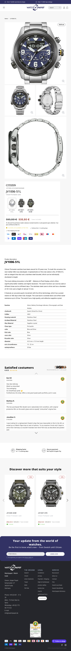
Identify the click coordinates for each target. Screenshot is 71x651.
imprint (40, 591)
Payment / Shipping (43, 579)
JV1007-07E (43, 513)
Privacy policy (28, 557)
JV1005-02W (11, 513)
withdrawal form (42, 594)
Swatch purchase (57, 585)
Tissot (26, 582)
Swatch (26, 573)
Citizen (26, 576)
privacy (40, 576)
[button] (67, 8)
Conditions (41, 573)
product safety (42, 585)
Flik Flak (26, 588)
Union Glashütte (29, 579)
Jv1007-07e (21, 211)
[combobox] (55, 7)
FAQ (53, 582)
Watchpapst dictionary (58, 591)
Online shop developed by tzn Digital (57, 648)
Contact (54, 579)
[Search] (59, 7)
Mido (25, 585)
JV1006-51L (13, 18)
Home (6, 18)
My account (55, 573)
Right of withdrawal (43, 582)
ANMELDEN (54, 554)
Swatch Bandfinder (57, 588)
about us (54, 576)
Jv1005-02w (30, 211)
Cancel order (42, 598)
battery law (41, 588)
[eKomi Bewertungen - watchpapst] (35, 629)
